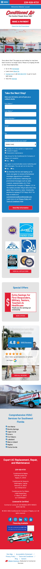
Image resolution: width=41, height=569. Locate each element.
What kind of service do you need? (16, 141)
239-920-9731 (31, 2)
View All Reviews (20, 375)
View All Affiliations (20, 271)
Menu (6, 2)
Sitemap (14, 79)
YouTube (31, 519)
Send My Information (21, 208)
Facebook (10, 519)
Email (7, 126)
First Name (9, 103)
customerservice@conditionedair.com (19, 197)
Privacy (29, 530)
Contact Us (9, 74)
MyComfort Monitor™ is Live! (20, 7)
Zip (6, 133)
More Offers (20, 316)
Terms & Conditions (13, 201)
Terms (32, 530)
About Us (16, 71)
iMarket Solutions (13, 561)
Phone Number (10, 118)
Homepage (15, 69)
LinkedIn (20, 519)
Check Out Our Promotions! (20, 26)
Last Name (9, 111)
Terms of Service (21, 529)
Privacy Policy (23, 199)
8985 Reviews (26, 342)
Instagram (15, 519)
